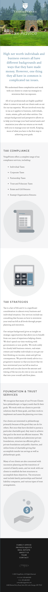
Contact (24, 558)
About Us (24, 553)
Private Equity (24, 547)
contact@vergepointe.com (24, 582)
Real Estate (24, 550)
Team (24, 555)
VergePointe (25, 10)
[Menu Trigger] (44, 5)
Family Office (24, 545)
